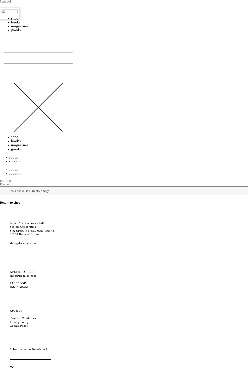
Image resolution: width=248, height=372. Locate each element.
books (16, 22)
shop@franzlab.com (23, 243)
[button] (38, 85)
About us (16, 310)
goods (16, 30)
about (13, 157)
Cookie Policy (19, 325)
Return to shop (10, 202)
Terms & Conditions (23, 318)
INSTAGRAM (19, 286)
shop (15, 18)
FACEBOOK (18, 283)
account (15, 161)
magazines (20, 26)
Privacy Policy (19, 322)
